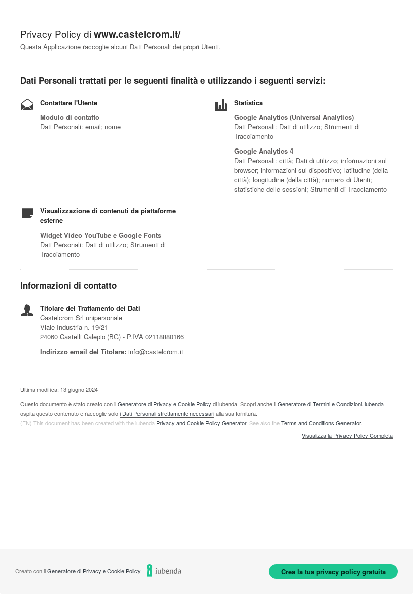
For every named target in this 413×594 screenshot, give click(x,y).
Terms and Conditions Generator (321, 423)
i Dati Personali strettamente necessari (167, 413)
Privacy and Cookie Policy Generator (201, 423)
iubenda (374, 404)
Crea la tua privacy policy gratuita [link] (333, 571)
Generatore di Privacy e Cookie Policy (164, 404)
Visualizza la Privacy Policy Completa (347, 436)
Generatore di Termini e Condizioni (320, 404)
